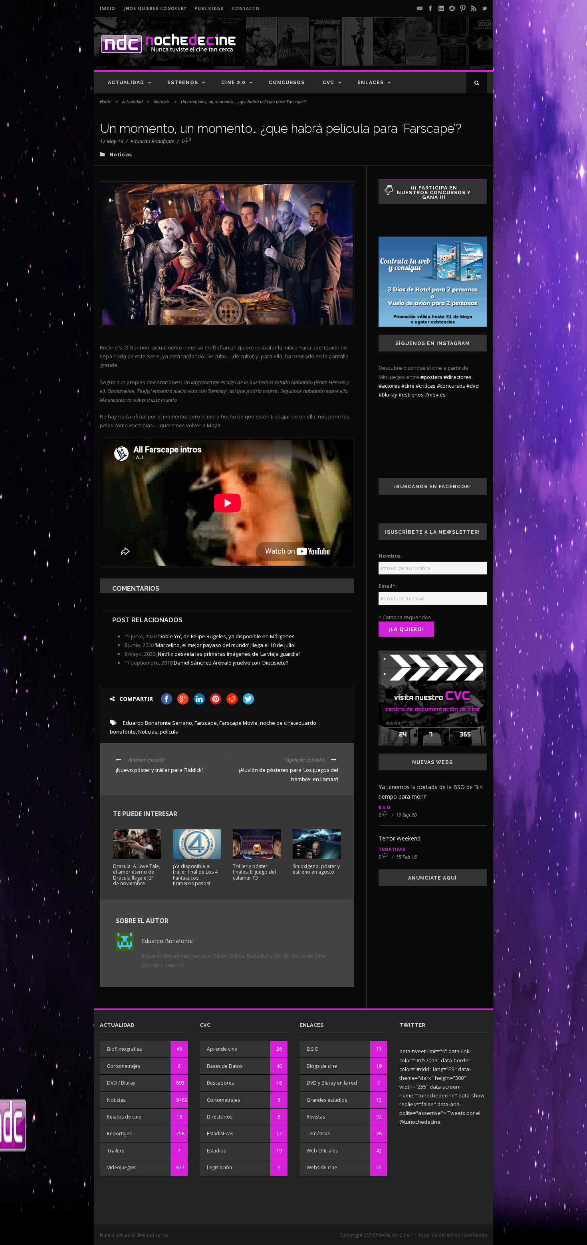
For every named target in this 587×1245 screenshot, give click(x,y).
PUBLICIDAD (209, 8)
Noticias (162, 102)
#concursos (451, 385)
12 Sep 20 (406, 815)
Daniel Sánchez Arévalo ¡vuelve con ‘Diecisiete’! (231, 662)
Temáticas (392, 849)
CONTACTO (246, 8)
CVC (328, 82)
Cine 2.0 (233, 82)
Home (105, 102)
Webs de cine (322, 1167)
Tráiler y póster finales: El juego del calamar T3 (254, 872)
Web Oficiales (322, 1150)
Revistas (316, 1116)
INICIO (107, 8)
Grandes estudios (327, 1100)
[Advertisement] (393, 50)
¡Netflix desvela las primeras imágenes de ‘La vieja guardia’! (229, 653)
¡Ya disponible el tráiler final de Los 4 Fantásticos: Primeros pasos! (195, 875)
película (169, 731)
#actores (389, 385)
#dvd (472, 385)
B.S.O (384, 807)
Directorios (219, 1116)
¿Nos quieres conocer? (154, 8)
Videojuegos (121, 1167)
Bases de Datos (224, 1066)
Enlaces (370, 82)
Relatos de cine (124, 1116)
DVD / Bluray (121, 1082)
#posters (431, 377)
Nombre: (390, 555)
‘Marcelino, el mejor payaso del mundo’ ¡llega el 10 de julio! (225, 645)
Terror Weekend (399, 838)
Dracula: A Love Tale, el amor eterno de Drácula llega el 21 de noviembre (136, 875)
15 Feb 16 (406, 857)
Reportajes (119, 1133)
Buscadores (220, 1082)
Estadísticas (220, 1133)
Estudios (216, 1150)
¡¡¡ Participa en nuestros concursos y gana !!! (434, 192)
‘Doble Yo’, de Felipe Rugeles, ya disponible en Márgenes (226, 636)
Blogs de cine (322, 1066)
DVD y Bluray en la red (332, 1082)
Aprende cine (222, 1049)
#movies (435, 394)
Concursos (287, 82)
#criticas (426, 385)
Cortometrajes (123, 1066)
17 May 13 (111, 141)
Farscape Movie (238, 722)
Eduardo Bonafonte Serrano (157, 722)
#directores (458, 377)
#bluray (388, 394)
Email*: (388, 586)
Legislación (219, 1167)
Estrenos (182, 82)
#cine (407, 385)
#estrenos (411, 394)
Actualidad (126, 82)
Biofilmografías (124, 1049)
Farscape (205, 722)
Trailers (115, 1150)
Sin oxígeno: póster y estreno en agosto (316, 869)
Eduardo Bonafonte (152, 141)
